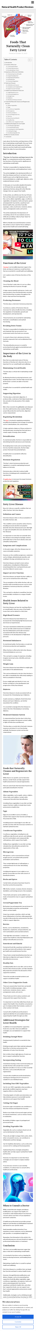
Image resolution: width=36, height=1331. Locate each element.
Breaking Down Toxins (13, 70)
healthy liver (8, 479)
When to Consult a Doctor (12, 134)
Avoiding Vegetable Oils (14, 132)
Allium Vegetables (12, 105)
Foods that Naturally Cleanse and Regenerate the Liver (17, 102)
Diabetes (10, 97)
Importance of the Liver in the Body (14, 72)
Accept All (18, 1316)
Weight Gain (11, 96)
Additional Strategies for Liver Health (15, 123)
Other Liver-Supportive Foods (16, 121)
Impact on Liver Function (14, 88)
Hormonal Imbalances (13, 94)
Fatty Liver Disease (10, 83)
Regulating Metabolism (13, 77)
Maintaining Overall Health (15, 74)
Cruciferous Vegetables (14, 109)
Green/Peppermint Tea (13, 114)
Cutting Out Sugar (12, 131)
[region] (18, 1315)
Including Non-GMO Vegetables (16, 129)
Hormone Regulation (13, 81)
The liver (5, 267)
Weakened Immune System (15, 99)
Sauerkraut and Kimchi (13, 118)
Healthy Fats (11, 120)
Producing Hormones (13, 68)
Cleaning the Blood (12, 66)
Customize (18, 1322)
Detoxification (11, 79)
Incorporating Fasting (13, 127)
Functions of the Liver (11, 64)
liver (7, 420)
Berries (10, 116)
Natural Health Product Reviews (17, 7)
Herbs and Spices (12, 112)
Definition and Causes (13, 85)
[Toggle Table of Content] (29, 60)
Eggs (9, 107)
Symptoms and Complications (15, 86)
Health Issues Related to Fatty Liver (14, 90)
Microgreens (11, 111)
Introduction (8, 62)
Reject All (18, 1327)
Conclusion (8, 136)
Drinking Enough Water (14, 125)
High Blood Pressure (13, 92)
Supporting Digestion (13, 75)
